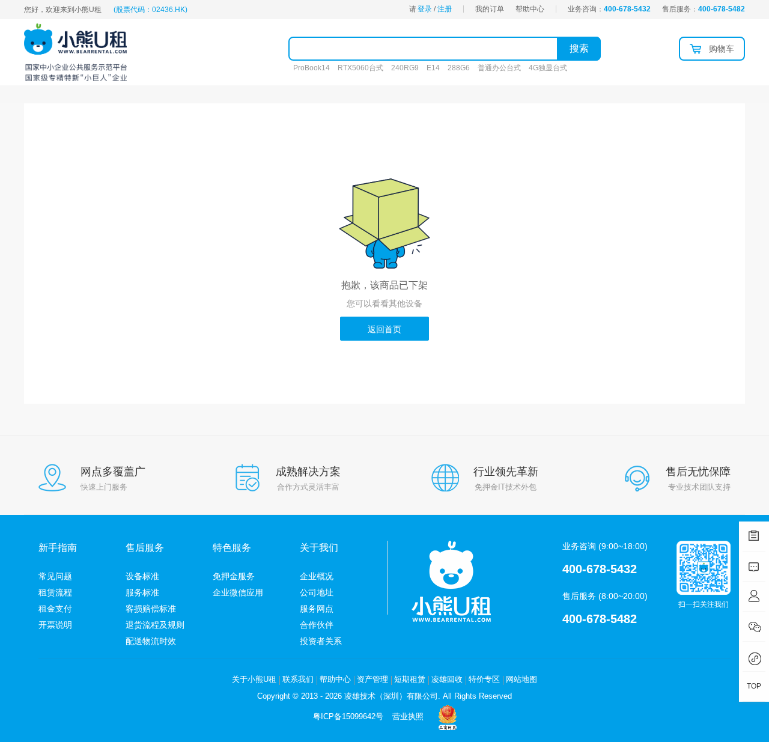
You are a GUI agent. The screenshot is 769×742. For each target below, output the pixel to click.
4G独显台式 (548, 68)
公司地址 (316, 592)
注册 (444, 9)
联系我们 (298, 679)
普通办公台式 (499, 68)
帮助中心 (529, 9)
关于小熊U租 (254, 679)
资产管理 (372, 679)
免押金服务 (234, 576)
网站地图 (521, 679)
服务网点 (316, 608)
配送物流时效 (151, 641)
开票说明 (55, 625)
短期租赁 (409, 679)
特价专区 (484, 679)
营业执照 (408, 716)
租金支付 (55, 608)
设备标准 (142, 576)
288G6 (459, 68)
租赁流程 (55, 592)
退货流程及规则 (155, 625)
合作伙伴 (316, 625)
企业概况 (316, 576)
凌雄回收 (447, 679)
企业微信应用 (238, 592)
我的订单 (489, 9)
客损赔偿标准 (151, 608)
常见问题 (55, 576)
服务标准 (142, 592)
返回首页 (384, 329)
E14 (433, 68)
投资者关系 (321, 641)
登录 (425, 9)
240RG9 (405, 68)
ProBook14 (311, 68)
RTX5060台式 (360, 68)
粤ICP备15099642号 (348, 716)
